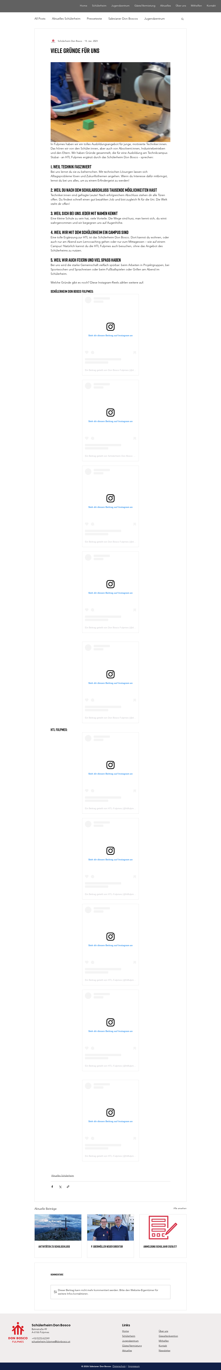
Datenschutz (119, 1366)
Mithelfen (164, 1340)
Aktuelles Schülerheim (66, 18)
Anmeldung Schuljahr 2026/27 (160, 1246)
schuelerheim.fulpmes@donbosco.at (51, 1341)
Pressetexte (94, 18)
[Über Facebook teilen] (52, 1186)
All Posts (39, 18)
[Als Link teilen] (68, 1186)
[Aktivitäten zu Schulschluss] (58, 1227)
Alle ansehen (180, 1208)
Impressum (134, 1366)
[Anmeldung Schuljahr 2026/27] (163, 1227)
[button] (182, 18)
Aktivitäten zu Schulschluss (54, 1246)
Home (125, 1331)
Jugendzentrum (154, 18)
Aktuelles (127, 1350)
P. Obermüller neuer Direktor (107, 1246)
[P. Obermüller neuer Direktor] (110, 1227)
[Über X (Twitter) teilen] (60, 1186)
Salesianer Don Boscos (123, 18)
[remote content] (110, 334)
